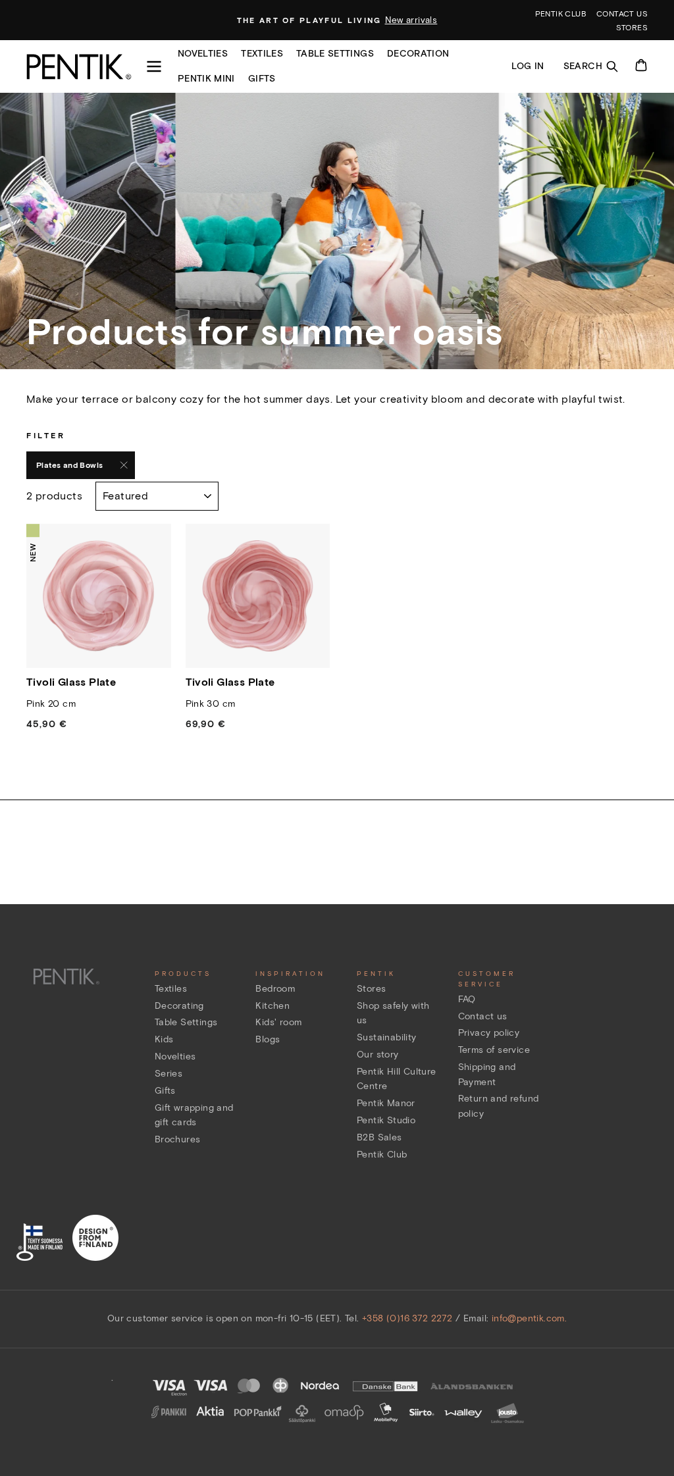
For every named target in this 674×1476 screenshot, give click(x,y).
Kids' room (278, 1022)
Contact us (622, 13)
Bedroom (275, 988)
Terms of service (494, 1050)
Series (168, 1073)
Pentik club (560, 13)
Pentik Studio (386, 1120)
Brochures (178, 1139)
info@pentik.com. (529, 1318)
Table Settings (186, 1022)
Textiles (262, 53)
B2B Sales (379, 1137)
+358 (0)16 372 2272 (407, 1318)
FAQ (467, 999)
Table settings (335, 53)
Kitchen (272, 1005)
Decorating (179, 1005)
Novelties (203, 53)
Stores (632, 27)
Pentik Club (382, 1154)
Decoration (418, 53)
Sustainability (387, 1037)
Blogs (267, 1039)
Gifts (262, 78)
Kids (164, 1039)
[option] (337, 20)
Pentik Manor (386, 1103)
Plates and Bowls (69, 465)
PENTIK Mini (206, 78)
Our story (378, 1054)
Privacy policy (489, 1032)
